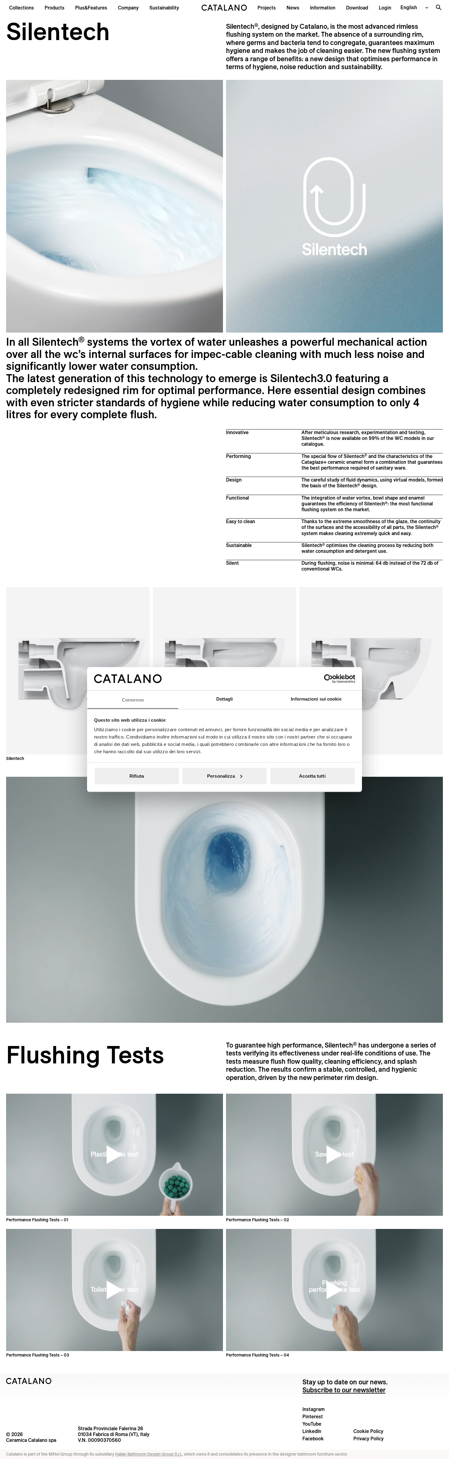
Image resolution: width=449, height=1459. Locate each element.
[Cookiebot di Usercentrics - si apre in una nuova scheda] (328, 678)
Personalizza (221, 775)
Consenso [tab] (133, 699)
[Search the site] (438, 7)
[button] (21, 8)
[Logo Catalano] (29, 1381)
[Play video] (115, 1154)
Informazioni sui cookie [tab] (316, 699)
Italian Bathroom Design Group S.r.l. (148, 1454)
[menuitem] (91, 8)
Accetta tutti (312, 775)
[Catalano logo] (224, 8)
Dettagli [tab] (224, 699)
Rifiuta (137, 775)
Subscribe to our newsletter (343, 1390)
